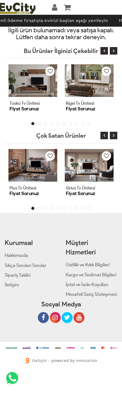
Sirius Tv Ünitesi (80, 188)
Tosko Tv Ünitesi (24, 103)
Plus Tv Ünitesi (22, 188)
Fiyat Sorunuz (24, 109)
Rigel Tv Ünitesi (80, 103)
